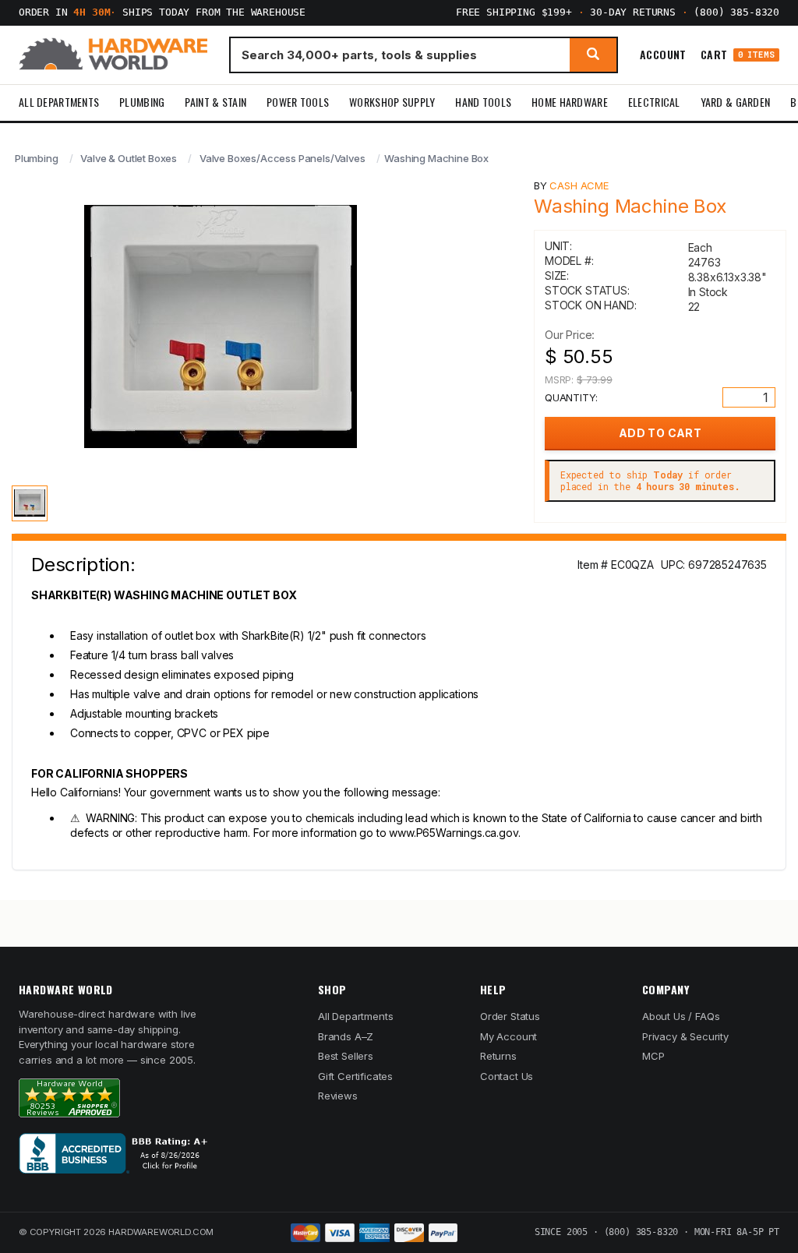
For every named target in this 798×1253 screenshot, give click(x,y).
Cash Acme (578, 185)
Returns (498, 1056)
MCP (653, 1056)
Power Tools (298, 102)
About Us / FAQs (680, 1016)
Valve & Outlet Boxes (128, 158)
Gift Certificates (355, 1076)
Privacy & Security (685, 1036)
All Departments (59, 102)
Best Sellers (345, 1056)
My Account (508, 1036)
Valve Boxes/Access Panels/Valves (282, 158)
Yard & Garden (736, 102)
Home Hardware (569, 102)
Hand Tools (483, 102)
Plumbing (141, 102)
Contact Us (506, 1076)
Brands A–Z (345, 1036)
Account (663, 54)
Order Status (510, 1016)
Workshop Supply (392, 102)
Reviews (338, 1095)
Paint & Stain (215, 102)
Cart (738, 55)
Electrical (654, 102)
